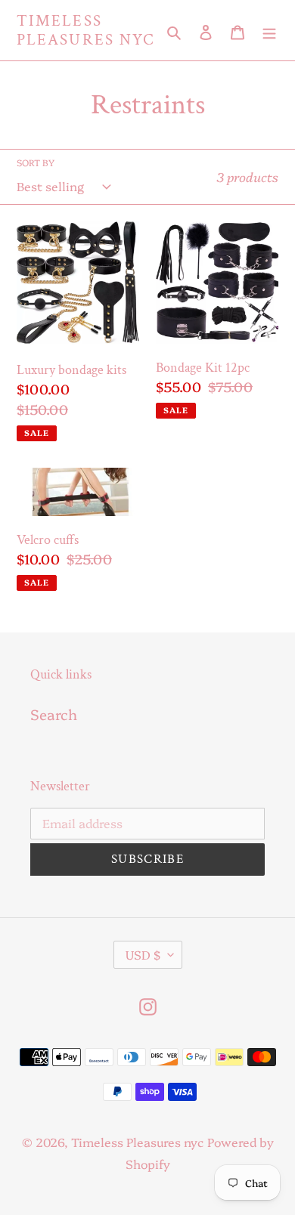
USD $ (143, 954)
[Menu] (269, 30)
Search (53, 714)
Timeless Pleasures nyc (85, 30)
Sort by (35, 162)
